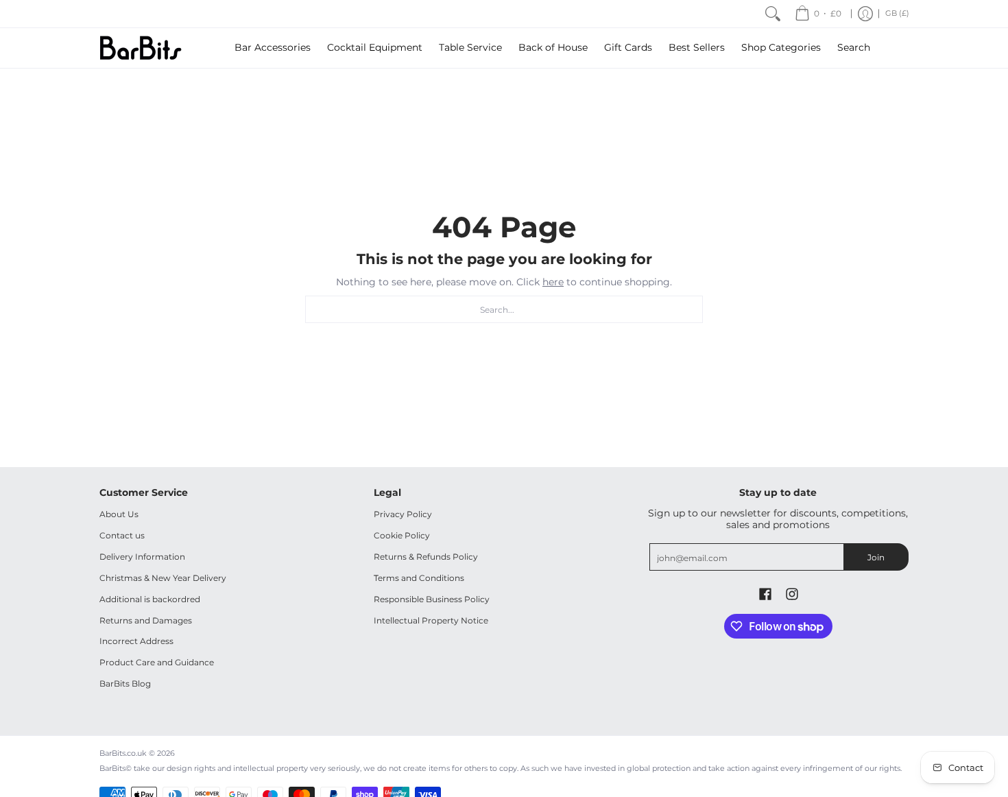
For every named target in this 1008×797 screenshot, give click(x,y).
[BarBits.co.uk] (140, 48)
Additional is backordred (149, 599)
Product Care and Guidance (156, 662)
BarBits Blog (125, 683)
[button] (765, 594)
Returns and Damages (145, 620)
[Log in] (865, 13)
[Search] (772, 13)
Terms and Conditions (419, 578)
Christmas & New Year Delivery (162, 578)
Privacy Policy (403, 514)
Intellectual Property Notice (431, 620)
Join (876, 557)
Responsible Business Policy (432, 599)
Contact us (122, 535)
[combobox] (504, 309)
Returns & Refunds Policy (426, 556)
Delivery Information (142, 556)
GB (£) (897, 13)
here (553, 282)
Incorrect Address (136, 641)
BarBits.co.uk (123, 753)
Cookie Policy (402, 535)
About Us (119, 514)
